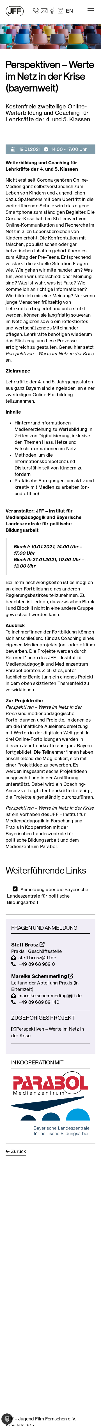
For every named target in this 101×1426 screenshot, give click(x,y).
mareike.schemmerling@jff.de (50, 995)
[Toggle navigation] (90, 10)
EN (69, 11)
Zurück (18, 1151)
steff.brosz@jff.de (37, 957)
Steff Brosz (25, 944)
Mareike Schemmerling (39, 976)
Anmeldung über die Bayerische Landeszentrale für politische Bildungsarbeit (47, 896)
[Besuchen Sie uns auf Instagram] (60, 10)
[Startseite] (15, 11)
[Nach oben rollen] (88, 1413)
